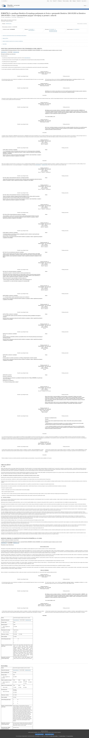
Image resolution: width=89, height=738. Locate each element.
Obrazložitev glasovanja (53, 30)
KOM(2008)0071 (38, 164)
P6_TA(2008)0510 (76, 29)
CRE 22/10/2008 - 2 (31, 30)
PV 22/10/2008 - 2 (31, 29)
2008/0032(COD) (44, 164)
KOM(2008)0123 (4, 52)
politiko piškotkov (62, 736)
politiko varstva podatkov (54, 736)
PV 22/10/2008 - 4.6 (52, 29)
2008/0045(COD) (8, 23)
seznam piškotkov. (70, 736)
